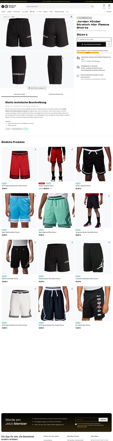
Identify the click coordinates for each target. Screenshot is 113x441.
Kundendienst (48, 440)
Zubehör (45, 11)
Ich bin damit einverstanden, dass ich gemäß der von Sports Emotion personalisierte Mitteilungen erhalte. (90, 425)
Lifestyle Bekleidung (17, 128)
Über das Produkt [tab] (19, 94)
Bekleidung (6, 16)
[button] (94, 68)
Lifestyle (9, 11)
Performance (16, 11)
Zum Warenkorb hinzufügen (92, 44)
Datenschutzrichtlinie (82, 425)
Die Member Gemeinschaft (75, 440)
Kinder (51, 11)
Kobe (33, 11)
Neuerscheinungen (59, 11)
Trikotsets (109, 11)
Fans (40, 11)
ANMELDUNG (103, 419)
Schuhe (3, 11)
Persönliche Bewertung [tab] (56, 94)
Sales (67, 11)
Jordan (26, 11)
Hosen (13, 16)
